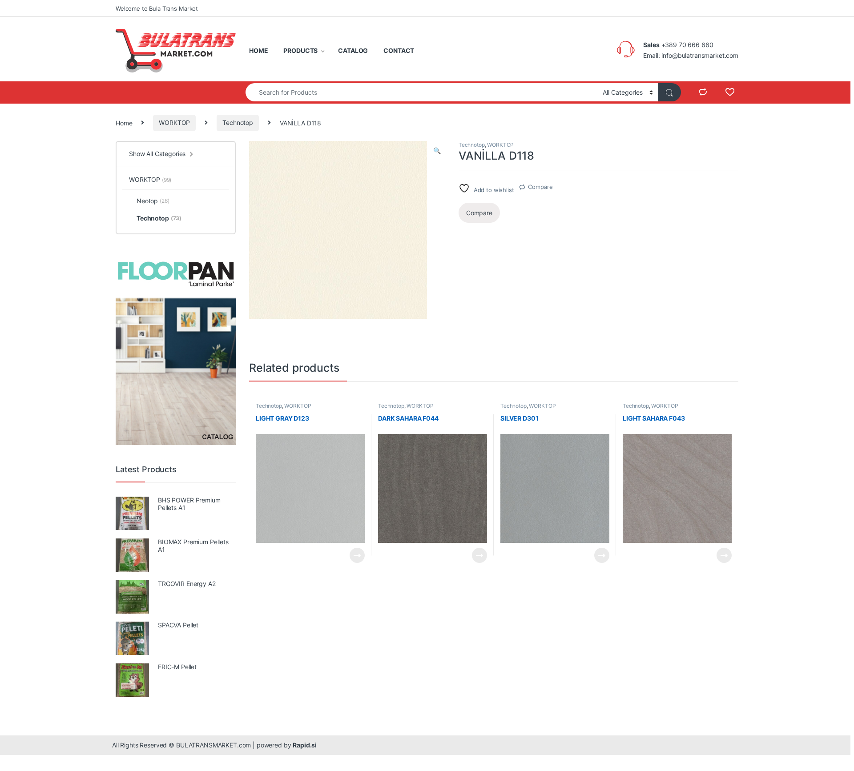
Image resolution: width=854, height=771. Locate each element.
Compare (540, 186)
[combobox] (422, 92)
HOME (258, 50)
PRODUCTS (300, 50)
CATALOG (353, 50)
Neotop (153, 201)
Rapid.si (305, 745)
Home (124, 122)
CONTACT (398, 50)
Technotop (237, 122)
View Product (353, 555)
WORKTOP (174, 122)
